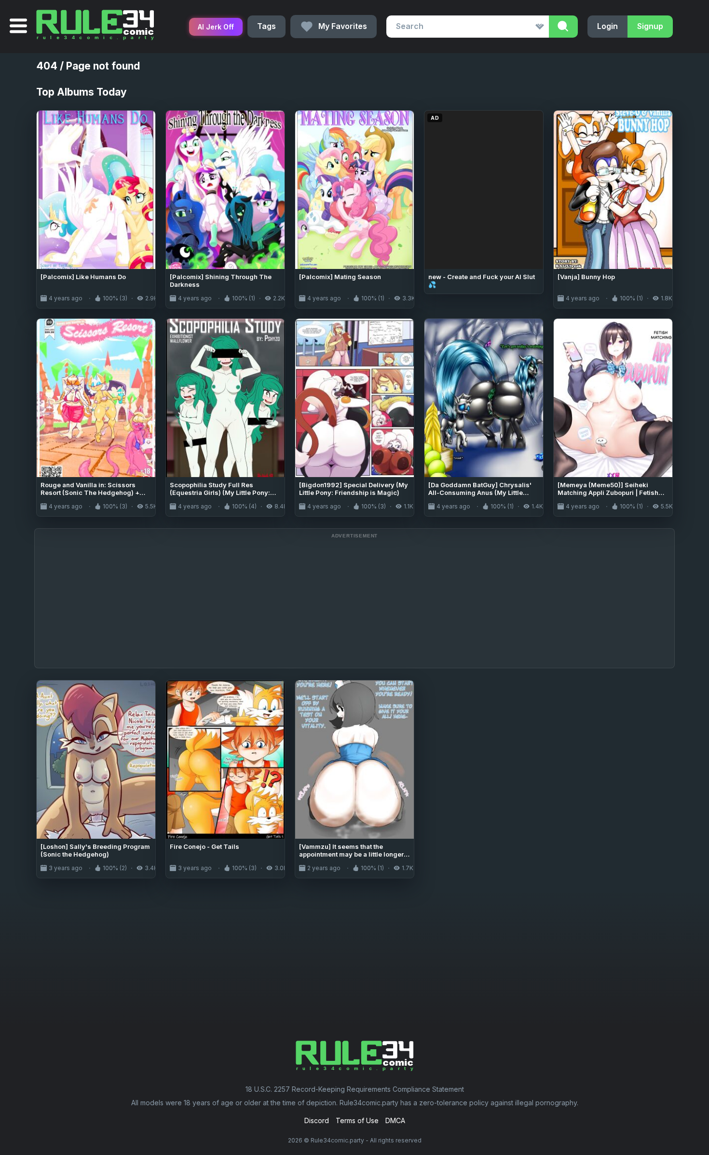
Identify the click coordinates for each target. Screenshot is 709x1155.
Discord (316, 1120)
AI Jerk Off (216, 27)
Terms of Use (357, 1120)
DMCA (395, 1120)
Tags (266, 26)
